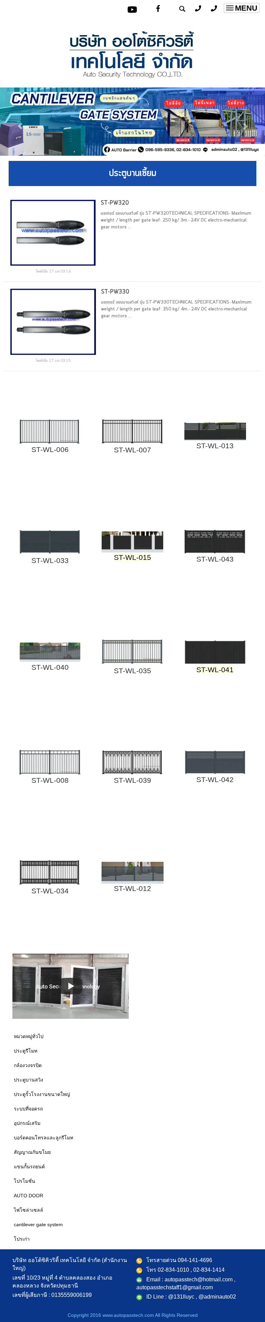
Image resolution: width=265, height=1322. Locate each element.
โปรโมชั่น (24, 1181)
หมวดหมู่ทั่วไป (28, 1036)
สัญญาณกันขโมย (32, 1152)
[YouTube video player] (70, 986)
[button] (20, 122)
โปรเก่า (22, 1239)
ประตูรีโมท (25, 1051)
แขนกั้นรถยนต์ (29, 1166)
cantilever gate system (38, 1224)
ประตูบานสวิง (28, 1080)
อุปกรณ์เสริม (27, 1123)
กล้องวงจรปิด (28, 1065)
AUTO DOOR (28, 1195)
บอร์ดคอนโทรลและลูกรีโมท (43, 1137)
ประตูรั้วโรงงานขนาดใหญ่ (42, 1094)
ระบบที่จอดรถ (28, 1108)
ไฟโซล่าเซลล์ (28, 1210)
